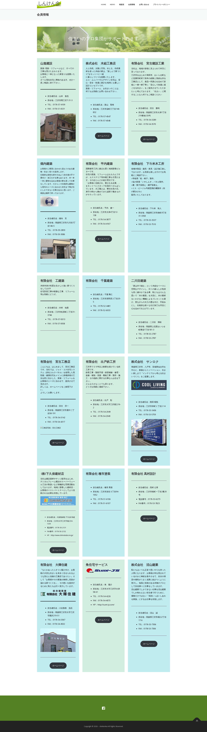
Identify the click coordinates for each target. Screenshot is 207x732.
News (112, 4)
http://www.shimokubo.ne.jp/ (62, 535)
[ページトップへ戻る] (197, 721)
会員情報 (131, 4)
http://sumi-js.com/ (106, 604)
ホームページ (103, 136)
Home (103, 4)
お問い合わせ (144, 4)
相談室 (121, 4)
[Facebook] (103, 708)
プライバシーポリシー (161, 4)
